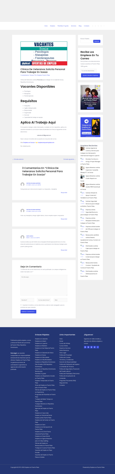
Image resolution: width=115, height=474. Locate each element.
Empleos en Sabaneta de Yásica (44, 353)
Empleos (52, 26)
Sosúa (32, 75)
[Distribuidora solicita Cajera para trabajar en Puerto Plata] (82, 247)
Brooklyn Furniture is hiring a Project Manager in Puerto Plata (90, 161)
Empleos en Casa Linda (42, 413)
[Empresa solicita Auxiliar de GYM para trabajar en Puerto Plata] (82, 227)
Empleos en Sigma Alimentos (43, 438)
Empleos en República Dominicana (45, 362)
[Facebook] (92, 25)
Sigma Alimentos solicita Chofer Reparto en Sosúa (90, 178)
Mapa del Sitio (63, 383)
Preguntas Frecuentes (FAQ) (67, 380)
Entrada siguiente (69, 159)
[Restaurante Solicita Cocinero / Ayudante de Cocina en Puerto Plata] (82, 263)
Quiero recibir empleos (90, 75)
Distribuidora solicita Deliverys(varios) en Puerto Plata (89, 273)
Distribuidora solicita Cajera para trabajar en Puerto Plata (89, 248)
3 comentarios (24, 75)
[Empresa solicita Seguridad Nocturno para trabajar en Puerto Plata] (82, 210)
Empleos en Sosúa (28, 142)
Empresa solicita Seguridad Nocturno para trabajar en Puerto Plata (89, 212)
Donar (61, 341)
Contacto (86, 26)
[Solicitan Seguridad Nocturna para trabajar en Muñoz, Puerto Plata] (82, 202)
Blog (80, 26)
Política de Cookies (64, 357)
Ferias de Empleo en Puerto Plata (44, 385)
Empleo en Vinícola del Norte (43, 415)
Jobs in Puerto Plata (41, 387)
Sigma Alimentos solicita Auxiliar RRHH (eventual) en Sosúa (90, 186)
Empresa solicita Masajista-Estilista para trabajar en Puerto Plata (89, 220)
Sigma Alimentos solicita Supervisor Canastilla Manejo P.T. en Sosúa (90, 170)
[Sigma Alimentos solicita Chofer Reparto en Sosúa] (82, 177)
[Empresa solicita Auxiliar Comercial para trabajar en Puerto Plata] (82, 255)
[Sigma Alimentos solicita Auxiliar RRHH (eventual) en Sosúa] (82, 185)
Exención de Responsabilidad (67, 362)
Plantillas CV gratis (63, 26)
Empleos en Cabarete (41, 339)
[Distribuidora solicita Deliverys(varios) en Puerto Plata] (82, 272)
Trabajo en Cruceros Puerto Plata (45, 448)
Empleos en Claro (40, 424)
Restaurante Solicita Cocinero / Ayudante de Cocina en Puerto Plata (89, 265)
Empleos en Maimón (41, 346)
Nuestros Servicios (64, 348)
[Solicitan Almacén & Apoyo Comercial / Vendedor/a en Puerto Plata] (82, 193)
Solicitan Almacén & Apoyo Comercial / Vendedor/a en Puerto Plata (88, 195)
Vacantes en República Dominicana (45, 369)
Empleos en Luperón (41, 343)
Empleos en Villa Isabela (42, 357)
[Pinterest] (98, 25)
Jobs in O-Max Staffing (41, 441)
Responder (64, 192)
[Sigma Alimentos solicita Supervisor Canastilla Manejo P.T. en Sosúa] (82, 168)
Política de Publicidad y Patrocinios (69, 373)
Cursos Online (63, 346)
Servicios (73, 26)
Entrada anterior (18, 159)
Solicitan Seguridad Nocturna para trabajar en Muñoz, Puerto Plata (89, 203)
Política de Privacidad (65, 355)
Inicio (46, 26)
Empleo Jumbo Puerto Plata (43, 418)
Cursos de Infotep (64, 343)
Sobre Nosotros (64, 350)
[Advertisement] (47, 11)
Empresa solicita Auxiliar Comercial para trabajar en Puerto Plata (90, 256)
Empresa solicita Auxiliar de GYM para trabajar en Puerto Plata (90, 229)
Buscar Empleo (84, 38)
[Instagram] (95, 25)
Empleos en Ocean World (42, 436)
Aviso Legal (62, 353)
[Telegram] (103, 25)
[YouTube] (101, 25)
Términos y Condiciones (66, 359)
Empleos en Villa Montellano (43, 359)
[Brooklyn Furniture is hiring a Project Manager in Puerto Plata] (82, 160)
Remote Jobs (38, 371)
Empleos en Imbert (40, 341)
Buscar (97, 41)
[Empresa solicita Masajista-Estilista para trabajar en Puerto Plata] (82, 219)
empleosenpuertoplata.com (46, 142)
